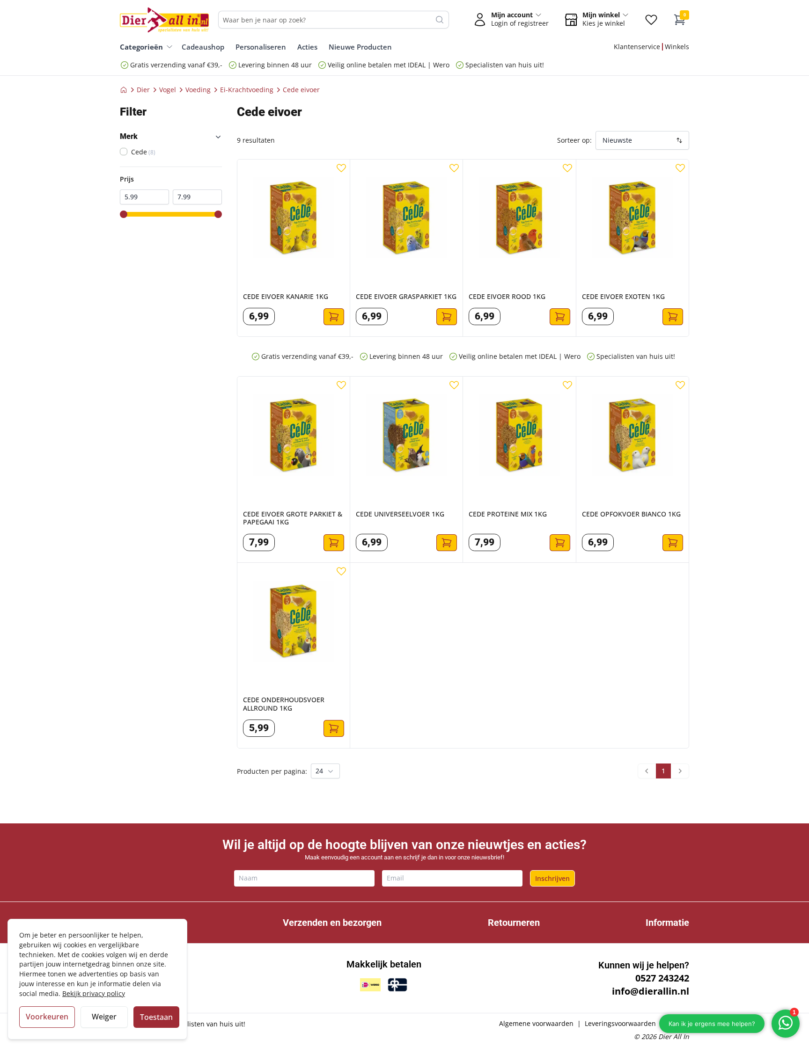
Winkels (677, 46)
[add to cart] (334, 316)
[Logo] (164, 20)
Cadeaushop (203, 46)
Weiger (104, 1016)
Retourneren (514, 922)
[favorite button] (341, 167)
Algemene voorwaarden (536, 1023)
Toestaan (156, 1017)
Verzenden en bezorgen (332, 922)
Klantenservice (637, 46)
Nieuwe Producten (360, 46)
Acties (307, 46)
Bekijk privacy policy (93, 993)
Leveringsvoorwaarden (620, 1023)
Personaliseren (260, 46)
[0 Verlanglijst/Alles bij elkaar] (651, 19)
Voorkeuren (47, 1016)
